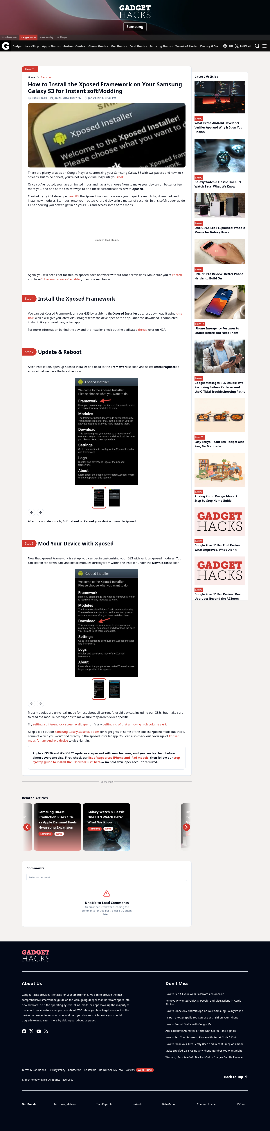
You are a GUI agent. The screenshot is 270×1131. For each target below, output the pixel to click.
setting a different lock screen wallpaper (61, 724)
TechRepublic (104, 1104)
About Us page (85, 1020)
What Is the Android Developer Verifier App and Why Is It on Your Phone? (219, 127)
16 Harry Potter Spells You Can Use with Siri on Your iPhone (201, 1017)
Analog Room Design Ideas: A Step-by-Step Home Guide (216, 498)
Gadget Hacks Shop (25, 46)
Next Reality (46, 37)
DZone (241, 1104)
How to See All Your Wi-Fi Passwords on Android (194, 994)
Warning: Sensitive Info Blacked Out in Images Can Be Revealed (204, 1057)
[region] (107, 431)
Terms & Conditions (34, 1070)
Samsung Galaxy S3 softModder (77, 732)
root (120, 177)
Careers (139, 1069)
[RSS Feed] (46, 1031)
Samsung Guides (161, 46)
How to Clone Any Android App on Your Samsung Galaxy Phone (204, 1011)
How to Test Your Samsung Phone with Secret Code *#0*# (201, 1037)
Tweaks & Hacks (186, 46)
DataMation (169, 1104)
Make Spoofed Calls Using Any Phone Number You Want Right (203, 1050)
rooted (177, 275)
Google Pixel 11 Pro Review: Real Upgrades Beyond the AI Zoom (218, 596)
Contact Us (74, 1070)
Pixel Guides (138, 46)
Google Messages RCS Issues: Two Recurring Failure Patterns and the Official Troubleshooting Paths (220, 387)
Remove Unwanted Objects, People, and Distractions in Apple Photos (203, 1002)
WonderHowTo (9, 37)
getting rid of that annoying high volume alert (134, 724)
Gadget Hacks (28, 37)
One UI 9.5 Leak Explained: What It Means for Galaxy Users (220, 230)
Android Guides (74, 46)
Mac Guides (119, 46)
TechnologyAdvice (65, 1104)
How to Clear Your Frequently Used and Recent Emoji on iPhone (204, 1044)
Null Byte (62, 37)
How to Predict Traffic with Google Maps (190, 1024)
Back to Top (233, 1077)
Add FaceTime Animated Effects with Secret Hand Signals (200, 1030)
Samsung (135, 26)
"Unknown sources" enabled (61, 279)
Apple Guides (51, 46)
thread (142, 330)
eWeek (138, 1104)
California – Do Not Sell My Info (103, 1070)
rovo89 (74, 196)
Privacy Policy (57, 1070)
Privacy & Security (213, 46)
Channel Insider (207, 1104)
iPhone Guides (98, 46)
